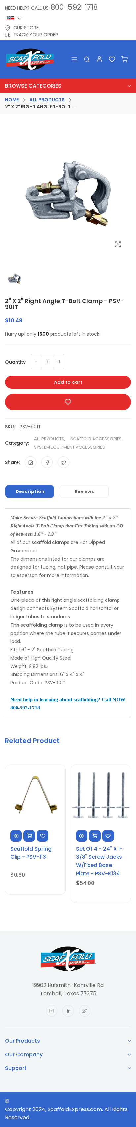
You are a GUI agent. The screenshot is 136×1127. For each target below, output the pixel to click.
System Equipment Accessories (69, 447)
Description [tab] (30, 491)
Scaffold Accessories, (96, 439)
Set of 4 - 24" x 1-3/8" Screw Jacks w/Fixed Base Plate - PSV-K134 (99, 861)
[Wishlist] (112, 59)
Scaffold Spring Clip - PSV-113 (30, 853)
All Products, (49, 439)
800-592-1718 (74, 7)
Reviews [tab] (84, 491)
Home (12, 99)
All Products (47, 99)
